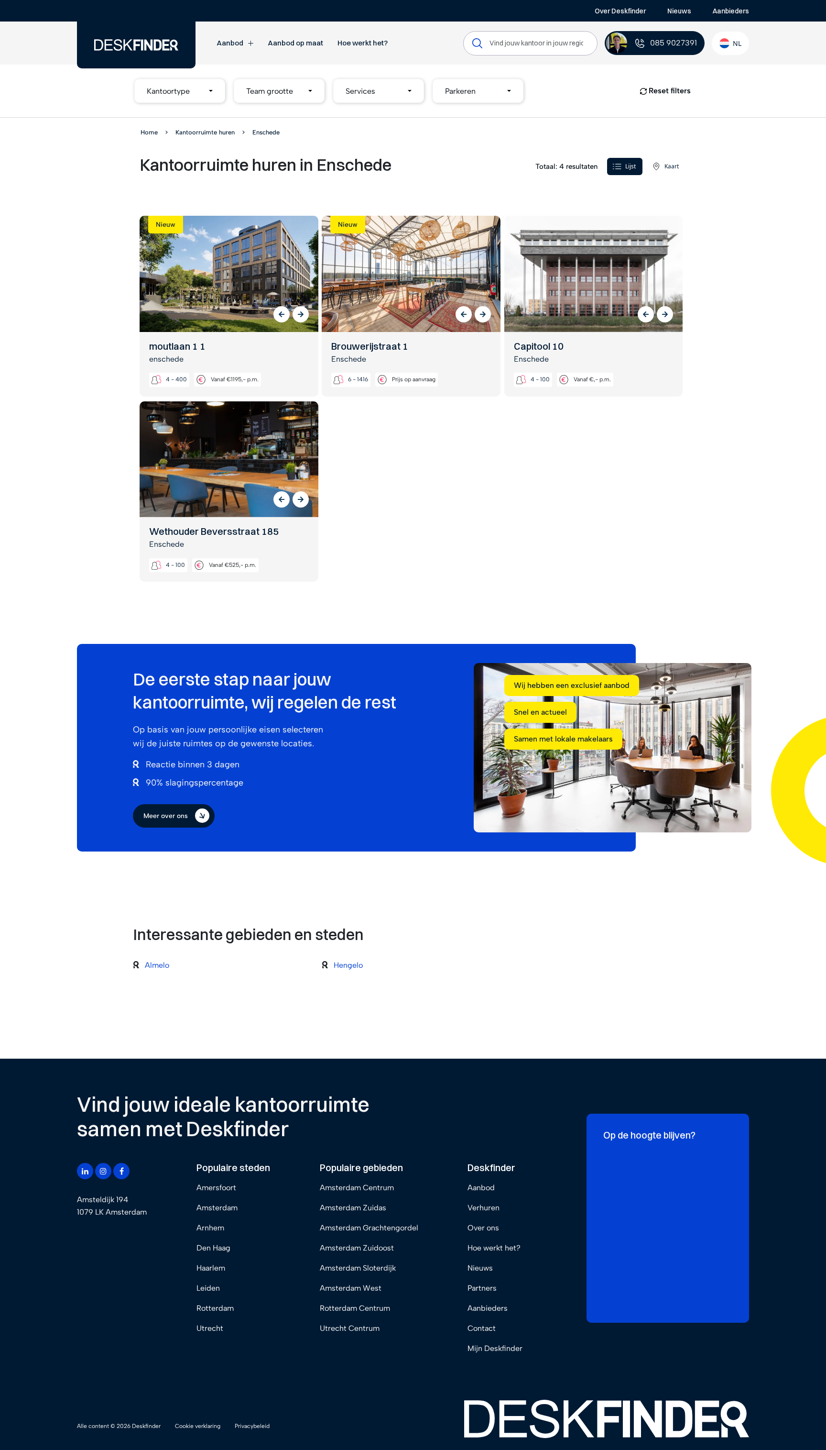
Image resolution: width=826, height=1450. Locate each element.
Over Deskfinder (620, 11)
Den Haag (213, 1247)
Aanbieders (731, 11)
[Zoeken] (477, 43)
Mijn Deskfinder (494, 1348)
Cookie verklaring (197, 1426)
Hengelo (348, 965)
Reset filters (669, 90)
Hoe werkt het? (362, 42)
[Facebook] (121, 1171)
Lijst (630, 166)
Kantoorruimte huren (205, 132)
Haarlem (210, 1268)
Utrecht (209, 1328)
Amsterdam (217, 1207)
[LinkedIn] (85, 1171)
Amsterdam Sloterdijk (358, 1268)
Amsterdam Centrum (357, 1187)
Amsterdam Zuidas (353, 1207)
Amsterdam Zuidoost (357, 1247)
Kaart (671, 166)
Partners (482, 1288)
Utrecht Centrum (350, 1328)
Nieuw (165, 225)
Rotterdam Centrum (355, 1308)
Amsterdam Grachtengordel (369, 1227)
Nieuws (679, 11)
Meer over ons (165, 816)
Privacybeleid (252, 1426)
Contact (481, 1328)
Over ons (483, 1227)
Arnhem (210, 1227)
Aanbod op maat (295, 42)
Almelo (157, 965)
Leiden (208, 1288)
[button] (179, 91)
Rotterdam (215, 1308)
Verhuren (483, 1207)
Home (149, 132)
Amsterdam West (350, 1288)
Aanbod (230, 42)
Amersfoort (216, 1187)
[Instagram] (103, 1171)
